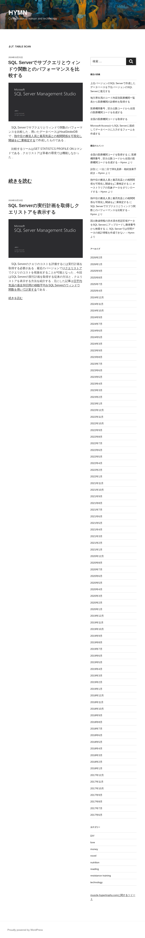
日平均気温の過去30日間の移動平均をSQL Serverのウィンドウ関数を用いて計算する (45, 285)
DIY (92, 835)
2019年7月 (96, 649)
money (94, 849)
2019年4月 (96, 669)
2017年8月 (96, 801)
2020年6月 (96, 576)
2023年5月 (96, 376)
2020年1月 (96, 609)
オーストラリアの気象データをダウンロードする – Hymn (112, 187)
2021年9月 (96, 496)
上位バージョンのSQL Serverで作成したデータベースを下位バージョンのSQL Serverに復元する (112, 87)
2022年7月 (96, 443)
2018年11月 (96, 702)
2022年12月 (97, 410)
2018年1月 (96, 768)
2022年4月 (96, 463)
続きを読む (20, 180)
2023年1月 (96, 403)
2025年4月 (96, 290)
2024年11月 (96, 304)
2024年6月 (96, 330)
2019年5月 (96, 662)
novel (93, 855)
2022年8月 (96, 436)
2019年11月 (96, 622)
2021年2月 (96, 542)
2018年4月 (96, 748)
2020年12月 (97, 556)
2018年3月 (96, 755)
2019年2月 (96, 682)
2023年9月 (96, 350)
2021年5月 (96, 523)
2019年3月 (96, 675)
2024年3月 (96, 343)
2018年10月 (97, 708)
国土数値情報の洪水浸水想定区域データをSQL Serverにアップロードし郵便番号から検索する (112, 224)
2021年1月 (96, 549)
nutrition (94, 862)
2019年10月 (97, 629)
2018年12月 (97, 695)
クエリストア (73, 268)
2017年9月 (96, 795)
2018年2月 (96, 761)
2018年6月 (96, 735)
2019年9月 (96, 635)
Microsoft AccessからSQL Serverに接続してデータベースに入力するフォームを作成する (112, 129)
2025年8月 (96, 277)
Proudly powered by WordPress (25, 929)
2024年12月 (97, 297)
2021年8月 (96, 503)
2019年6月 (96, 655)
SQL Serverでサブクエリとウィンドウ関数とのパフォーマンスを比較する (44, 69)
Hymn (17, 12)
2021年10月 (97, 489)
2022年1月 (96, 476)
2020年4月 (96, 589)
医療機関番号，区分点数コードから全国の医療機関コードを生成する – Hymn (113, 158)
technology (96, 882)
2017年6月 (96, 814)
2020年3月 (96, 595)
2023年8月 (96, 357)
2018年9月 (96, 715)
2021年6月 (96, 516)
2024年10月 (97, 310)
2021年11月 (96, 483)
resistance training (100, 875)
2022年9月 (96, 430)
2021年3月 (96, 536)
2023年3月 (96, 390)
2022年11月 (96, 416)
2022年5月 (96, 456)
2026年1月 (96, 264)
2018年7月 (96, 728)
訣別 (92, 169)
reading (94, 869)
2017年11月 (96, 781)
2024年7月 (96, 323)
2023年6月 (96, 370)
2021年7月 (96, 509)
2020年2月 (96, 602)
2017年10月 (97, 788)
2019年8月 (96, 642)
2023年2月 (96, 397)
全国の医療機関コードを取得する (108, 119)
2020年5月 (96, 582)
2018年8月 (96, 722)
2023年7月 (96, 363)
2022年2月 (96, 469)
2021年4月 (96, 529)
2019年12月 (97, 615)
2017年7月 (96, 808)
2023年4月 (96, 383)
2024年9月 (96, 317)
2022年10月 (97, 423)
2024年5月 (96, 337)
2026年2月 (96, 257)
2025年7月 (96, 284)
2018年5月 (96, 741)
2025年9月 (96, 270)
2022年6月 (96, 450)
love (92, 842)
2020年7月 (96, 569)
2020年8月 (96, 562)
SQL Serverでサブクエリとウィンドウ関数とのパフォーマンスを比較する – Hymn (112, 210)
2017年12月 (97, 775)
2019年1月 (96, 688)
